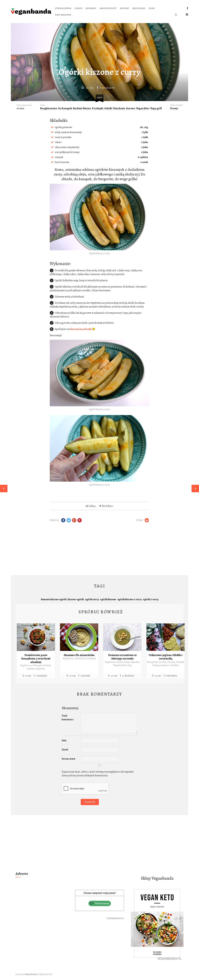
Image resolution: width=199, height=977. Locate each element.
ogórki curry (92, 599)
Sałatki (108, 108)
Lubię (92, 506)
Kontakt (124, 8)
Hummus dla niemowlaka (79, 655)
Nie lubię (106, 506)
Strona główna (63, 8)
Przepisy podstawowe (160, 665)
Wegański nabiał (119, 665)
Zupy (129, 665)
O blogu (78, 8)
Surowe (130, 108)
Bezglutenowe (48, 108)
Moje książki (139, 8)
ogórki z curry (150, 599)
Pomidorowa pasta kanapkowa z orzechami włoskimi (35, 658)
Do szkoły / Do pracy (167, 662)
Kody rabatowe (63, 15)
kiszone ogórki (76, 599)
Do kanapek (65, 108)
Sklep (152, 8)
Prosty (174, 108)
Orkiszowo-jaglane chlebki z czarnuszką (166, 657)
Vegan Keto (142, 108)
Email (65, 749)
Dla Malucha (80, 658)
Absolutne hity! (108, 8)
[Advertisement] (99, 549)
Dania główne (152, 662)
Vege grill (156, 108)
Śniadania (119, 108)
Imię (64, 740)
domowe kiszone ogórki (54, 599)
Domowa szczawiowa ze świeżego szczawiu (122, 657)
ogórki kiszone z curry (129, 599)
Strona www (68, 759)
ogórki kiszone (108, 599)
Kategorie (91, 8)
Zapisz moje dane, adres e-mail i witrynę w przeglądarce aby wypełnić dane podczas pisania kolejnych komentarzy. (98, 773)
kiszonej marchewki (81, 329)
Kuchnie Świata (82, 108)
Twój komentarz (68, 717)
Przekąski (97, 108)
